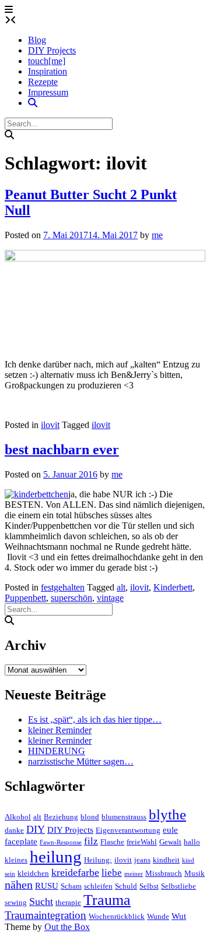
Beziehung (61, 816)
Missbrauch (163, 873)
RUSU (46, 885)
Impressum (48, 92)
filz (91, 841)
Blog (37, 40)
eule (170, 830)
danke (14, 830)
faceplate (21, 841)
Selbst (149, 886)
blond (89, 816)
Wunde (158, 916)
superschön (71, 598)
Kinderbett (172, 587)
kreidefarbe (75, 872)
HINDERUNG (56, 751)
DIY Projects (52, 50)
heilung (56, 856)
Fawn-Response (61, 842)
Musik (194, 873)
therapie (68, 902)
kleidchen (33, 873)
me (157, 235)
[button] (9, 10)
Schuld (126, 886)
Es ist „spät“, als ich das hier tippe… (95, 719)
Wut (179, 916)
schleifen (98, 886)
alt (121, 587)
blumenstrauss (124, 816)
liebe (112, 872)
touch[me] (46, 61)
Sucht (41, 901)
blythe (167, 814)
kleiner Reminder (60, 730)
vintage (110, 598)
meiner (133, 874)
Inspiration (47, 71)
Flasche (112, 841)
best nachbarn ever (62, 449)
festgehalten (63, 587)
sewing (16, 902)
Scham (71, 886)
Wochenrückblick (117, 916)
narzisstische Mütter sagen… (81, 761)
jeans (142, 859)
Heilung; (98, 859)
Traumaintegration (45, 915)
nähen (19, 885)
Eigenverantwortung (128, 830)
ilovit (50, 425)
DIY (35, 829)
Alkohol (18, 816)
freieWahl (142, 841)
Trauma (107, 900)
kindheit (166, 859)
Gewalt (170, 841)
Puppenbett (25, 598)
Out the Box (67, 927)
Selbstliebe (178, 886)
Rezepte (43, 82)
